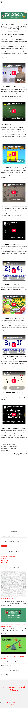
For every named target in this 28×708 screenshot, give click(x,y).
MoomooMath (4, 558)
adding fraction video (8, 445)
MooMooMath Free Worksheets (8, 556)
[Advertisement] (14, 513)
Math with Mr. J (5, 560)
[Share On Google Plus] (23, 454)
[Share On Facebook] (20, 454)
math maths (10, 446)
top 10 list (13, 448)
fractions (3, 446)
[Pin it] (26, 454)
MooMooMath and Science (14, 689)
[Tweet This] (17, 454)
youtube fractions (6, 450)
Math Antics (4, 562)
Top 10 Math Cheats (7, 598)
